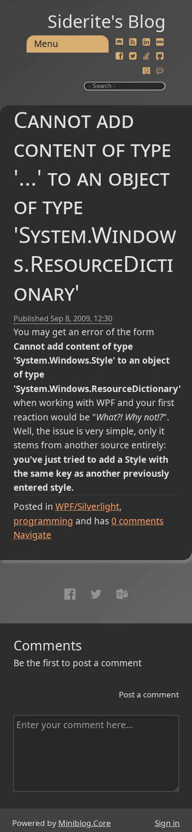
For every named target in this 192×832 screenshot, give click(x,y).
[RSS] (132, 42)
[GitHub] (159, 56)
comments (137, 521)
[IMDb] (159, 42)
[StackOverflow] (146, 56)
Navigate (32, 535)
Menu (46, 44)
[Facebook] (119, 56)
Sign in (167, 823)
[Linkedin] (146, 42)
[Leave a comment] (159, 70)
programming (43, 521)
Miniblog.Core (84, 823)
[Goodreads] (146, 70)
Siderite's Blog (106, 21)
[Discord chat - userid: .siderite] (119, 42)
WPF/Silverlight (87, 507)
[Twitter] (132, 56)
